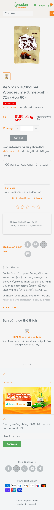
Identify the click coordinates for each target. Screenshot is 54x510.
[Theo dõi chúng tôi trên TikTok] (40, 468)
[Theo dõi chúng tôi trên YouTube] (32, 468)
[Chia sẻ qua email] (28, 254)
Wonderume (9, 107)
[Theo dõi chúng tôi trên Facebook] (8, 468)
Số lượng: (8, 128)
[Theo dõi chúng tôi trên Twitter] (16, 469)
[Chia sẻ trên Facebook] (28, 244)
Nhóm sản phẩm (12, 151)
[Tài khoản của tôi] (35, 5)
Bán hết (18, 138)
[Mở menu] (4, 5)
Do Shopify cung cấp (27, 504)
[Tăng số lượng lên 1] (36, 128)
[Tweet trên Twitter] (43, 245)
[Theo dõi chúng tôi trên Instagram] (24, 468)
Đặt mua (12, 444)
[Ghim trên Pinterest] (35, 244)
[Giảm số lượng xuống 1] (17, 128)
